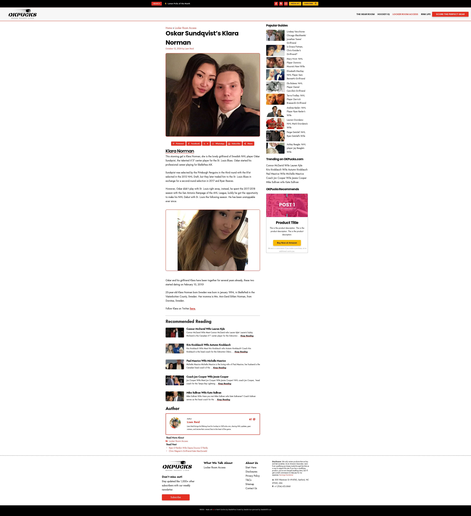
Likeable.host (247, 510)
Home (169, 28)
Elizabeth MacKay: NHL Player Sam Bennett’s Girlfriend (296, 75)
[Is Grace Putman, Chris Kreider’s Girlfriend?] (275, 51)
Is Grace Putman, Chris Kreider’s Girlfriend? (295, 50)
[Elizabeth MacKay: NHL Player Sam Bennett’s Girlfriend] (275, 75)
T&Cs (248, 480)
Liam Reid (193, 422)
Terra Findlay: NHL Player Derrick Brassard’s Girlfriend (296, 99)
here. (193, 308)
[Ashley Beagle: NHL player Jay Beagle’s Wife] (275, 149)
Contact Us (251, 488)
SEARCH (156, 3)
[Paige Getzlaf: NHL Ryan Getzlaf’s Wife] (275, 136)
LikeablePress (232, 510)
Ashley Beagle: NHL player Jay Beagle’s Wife (296, 148)
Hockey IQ (384, 14)
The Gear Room (365, 14)
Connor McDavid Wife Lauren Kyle (284, 165)
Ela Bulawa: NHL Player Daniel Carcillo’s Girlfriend (296, 87)
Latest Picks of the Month (179, 3)
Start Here (251, 467)
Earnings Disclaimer (286, 475)
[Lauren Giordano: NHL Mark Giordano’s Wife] (275, 124)
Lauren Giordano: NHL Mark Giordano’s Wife (297, 123)
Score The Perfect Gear (450, 14)
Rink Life (426, 14)
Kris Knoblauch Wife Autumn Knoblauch (286, 169)
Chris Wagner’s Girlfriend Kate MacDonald (188, 451)
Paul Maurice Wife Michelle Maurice (285, 174)
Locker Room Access (405, 14)
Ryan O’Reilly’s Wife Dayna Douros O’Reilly (188, 447)
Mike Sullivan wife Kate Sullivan (282, 182)
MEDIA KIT (295, 3)
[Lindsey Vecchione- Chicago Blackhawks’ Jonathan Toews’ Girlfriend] (275, 36)
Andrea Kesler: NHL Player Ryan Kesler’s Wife (296, 111)
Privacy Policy (253, 476)
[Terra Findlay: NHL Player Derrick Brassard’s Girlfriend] (275, 100)
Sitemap (250, 484)
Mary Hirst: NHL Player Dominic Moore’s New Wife (296, 62)
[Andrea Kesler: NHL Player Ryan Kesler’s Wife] (275, 112)
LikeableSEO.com (266, 510)
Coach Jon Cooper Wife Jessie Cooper (286, 178)
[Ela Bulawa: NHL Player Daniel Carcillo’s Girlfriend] (275, 88)
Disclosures (251, 471)
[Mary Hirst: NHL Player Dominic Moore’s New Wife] (275, 63)
